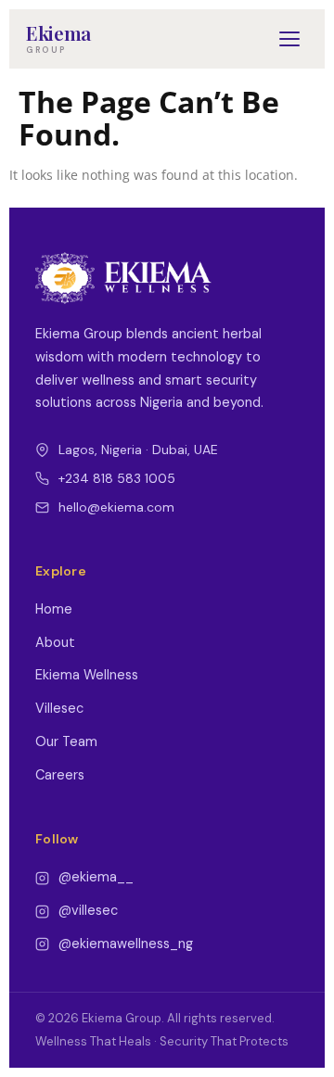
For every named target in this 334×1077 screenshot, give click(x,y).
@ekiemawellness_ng (125, 943)
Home (53, 609)
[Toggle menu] (289, 38)
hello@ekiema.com (116, 507)
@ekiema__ (96, 876)
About (55, 642)
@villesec (88, 910)
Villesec (59, 708)
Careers (59, 775)
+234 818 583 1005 (116, 478)
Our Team (66, 741)
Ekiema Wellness (86, 674)
